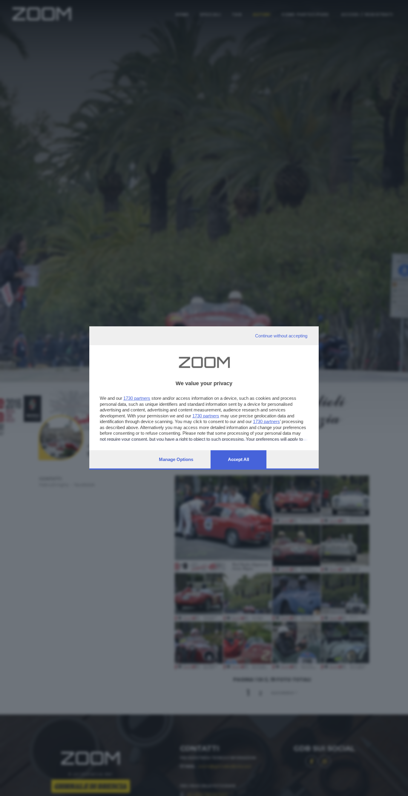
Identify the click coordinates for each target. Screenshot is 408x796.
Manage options (176, 459)
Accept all (238, 459)
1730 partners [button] (136, 398)
